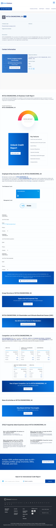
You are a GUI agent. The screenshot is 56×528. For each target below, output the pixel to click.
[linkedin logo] (34, 69)
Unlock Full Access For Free (28, 324)
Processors (24, 518)
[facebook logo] (29, 69)
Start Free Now (28, 304)
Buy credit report (15, 153)
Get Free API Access (48, 461)
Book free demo (45, 509)
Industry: (30, 23)
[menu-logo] (6, 3)
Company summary (33, 8)
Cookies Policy (25, 514)
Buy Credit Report (7, 8)
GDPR (24, 516)
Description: (4, 34)
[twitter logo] (31, 69)
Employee (48, 8)
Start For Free (28, 388)
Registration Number (6, 28)
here (30, 181)
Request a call (45, 512)
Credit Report (41, 8)
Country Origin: (31, 61)
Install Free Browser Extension (29, 280)
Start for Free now (14, 67)
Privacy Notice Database (25, 511)
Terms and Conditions (16, 514)
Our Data (15, 508)
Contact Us (16, 510)
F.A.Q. (24, 508)
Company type (5, 23)
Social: (30, 66)
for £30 (28, 121)
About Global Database (7, 509)
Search (50, 481)
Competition (53, 8)
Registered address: (32, 54)
